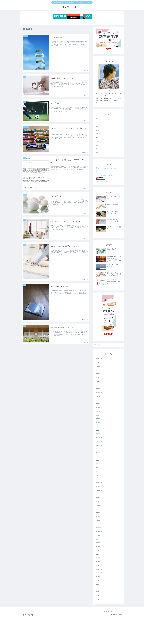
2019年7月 (99, 542)
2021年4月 (99, 467)
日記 (97, 137)
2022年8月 (99, 407)
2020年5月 (99, 509)
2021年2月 (99, 475)
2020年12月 (99, 482)
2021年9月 (99, 449)
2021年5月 (99, 464)
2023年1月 (99, 388)
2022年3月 (99, 426)
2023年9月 (99, 362)
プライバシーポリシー (117, 611)
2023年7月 (99, 366)
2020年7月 (99, 501)
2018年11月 (99, 573)
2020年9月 (99, 494)
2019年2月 (99, 561)
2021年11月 (99, 441)
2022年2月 (99, 430)
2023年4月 (99, 377)
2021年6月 (99, 460)
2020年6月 (99, 505)
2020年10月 (99, 490)
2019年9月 (99, 535)
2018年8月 (99, 580)
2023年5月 (99, 373)
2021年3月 (99, 471)
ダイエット (99, 122)
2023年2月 (99, 385)
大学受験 (98, 133)
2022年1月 (99, 434)
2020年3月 (99, 516)
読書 (97, 152)
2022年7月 (99, 411)
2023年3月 (99, 381)
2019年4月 (99, 554)
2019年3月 (99, 558)
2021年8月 (99, 452)
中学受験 (98, 126)
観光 (97, 149)
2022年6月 (99, 415)
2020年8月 (99, 497)
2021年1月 (99, 479)
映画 (97, 141)
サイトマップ (106, 611)
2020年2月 (99, 520)
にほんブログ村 (100, 173)
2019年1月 (99, 565)
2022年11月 (99, 396)
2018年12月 (99, 569)
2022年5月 (99, 418)
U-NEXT (72, 20)
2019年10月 (99, 531)
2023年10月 (99, 358)
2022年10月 (99, 400)
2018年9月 (99, 576)
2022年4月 (99, 422)
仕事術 (98, 130)
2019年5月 (99, 550)
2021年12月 (99, 437)
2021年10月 (99, 445)
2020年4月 (99, 512)
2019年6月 (99, 546)
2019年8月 (99, 539)
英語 (97, 145)
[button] (122, 345)
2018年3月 (99, 599)
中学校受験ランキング (101, 181)
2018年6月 (99, 588)
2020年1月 (99, 524)
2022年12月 (99, 392)
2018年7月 (99, 584)
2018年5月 (99, 591)
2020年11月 (99, 486)
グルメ (98, 119)
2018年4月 (99, 595)
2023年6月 (99, 370)
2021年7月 (99, 456)
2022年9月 (99, 403)
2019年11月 (99, 528)
